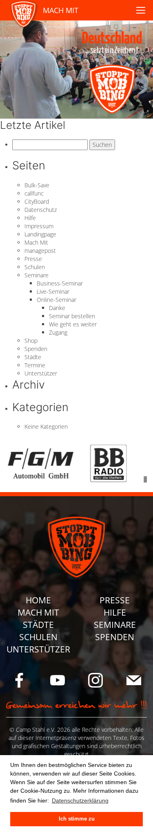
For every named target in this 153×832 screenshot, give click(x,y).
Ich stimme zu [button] (77, 819)
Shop (31, 340)
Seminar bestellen (72, 316)
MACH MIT (60, 10)
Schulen (34, 267)
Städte (32, 357)
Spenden (35, 349)
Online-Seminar (56, 300)
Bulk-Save (36, 185)
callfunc (34, 193)
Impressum (38, 226)
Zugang (58, 332)
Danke (57, 308)
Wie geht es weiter (73, 324)
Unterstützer (40, 373)
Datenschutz (40, 210)
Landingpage (40, 234)
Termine (34, 365)
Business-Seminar (60, 283)
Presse (33, 259)
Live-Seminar (53, 291)
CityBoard (36, 201)
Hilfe (30, 218)
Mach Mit (36, 242)
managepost (40, 250)
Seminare (36, 275)
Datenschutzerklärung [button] (80, 800)
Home (38, 600)
